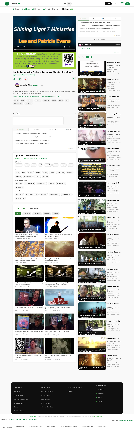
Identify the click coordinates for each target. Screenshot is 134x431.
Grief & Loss (27, 176)
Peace (52, 172)
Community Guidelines (21, 399)
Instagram (100, 393)
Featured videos (46, 96)
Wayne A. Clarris (54, 194)
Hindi (40, 165)
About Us (17, 391)
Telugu (34, 165)
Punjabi (71, 165)
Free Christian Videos (75, 387)
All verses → (19, 187)
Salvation (37, 176)
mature (61, 100)
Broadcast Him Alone (126, 420)
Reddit (100, 401)
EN (115, 4)
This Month (37, 213)
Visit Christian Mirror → (85, 48)
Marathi (56, 165)
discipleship (28, 103)
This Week (27, 213)
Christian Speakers (47, 407)
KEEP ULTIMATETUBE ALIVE (26, 54)
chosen (16, 100)
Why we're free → (43, 158)
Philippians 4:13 (29, 183)
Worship (45, 176)
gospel (54, 100)
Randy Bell (43, 194)
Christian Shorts (56, 96)
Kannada (47, 165)
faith (67, 100)
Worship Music (45, 395)
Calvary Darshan (50, 426)
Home (17, 9)
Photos (37, 9)
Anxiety (30, 172)
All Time (55, 213)
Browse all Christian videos (32, 96)
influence (37, 100)
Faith (23, 172)
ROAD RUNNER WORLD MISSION (68, 426)
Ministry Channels (52, 9)
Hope (17, 172)
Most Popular (21, 208)
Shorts (68, 9)
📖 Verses (36, 129)
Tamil (26, 165)
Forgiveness (60, 172)
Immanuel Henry (66, 194)
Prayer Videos (45, 403)
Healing (38, 172)
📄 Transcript (52, 129)
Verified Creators (19, 403)
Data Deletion (18, 387)
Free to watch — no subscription (24, 75)
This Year (46, 213)
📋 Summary (20, 129)
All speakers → (20, 198)
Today (18, 213)
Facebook (100, 389)
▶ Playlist (116, 18)
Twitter (100, 397)
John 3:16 (18, 183)
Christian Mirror (87, 44)
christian (29, 100)
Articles (70, 391)
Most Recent (34, 208)
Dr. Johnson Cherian (31, 194)
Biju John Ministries (87, 426)
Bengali (63, 165)
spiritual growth (18, 103)
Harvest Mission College (35, 426)
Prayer (45, 172)
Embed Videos (45, 387)
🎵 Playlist (68, 129)
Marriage (18, 176)
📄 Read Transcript (18, 96)
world (22, 100)
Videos (27, 9)
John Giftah (19, 194)
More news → (116, 52)
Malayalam (19, 165)
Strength (69, 172)
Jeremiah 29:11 (41, 183)
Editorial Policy (18, 395)
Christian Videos (101, 426)
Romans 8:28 (61, 183)
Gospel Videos (45, 399)
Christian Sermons (47, 391)
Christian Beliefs (19, 411)
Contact (16, 407)
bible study (46, 100)
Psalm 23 (51, 183)
